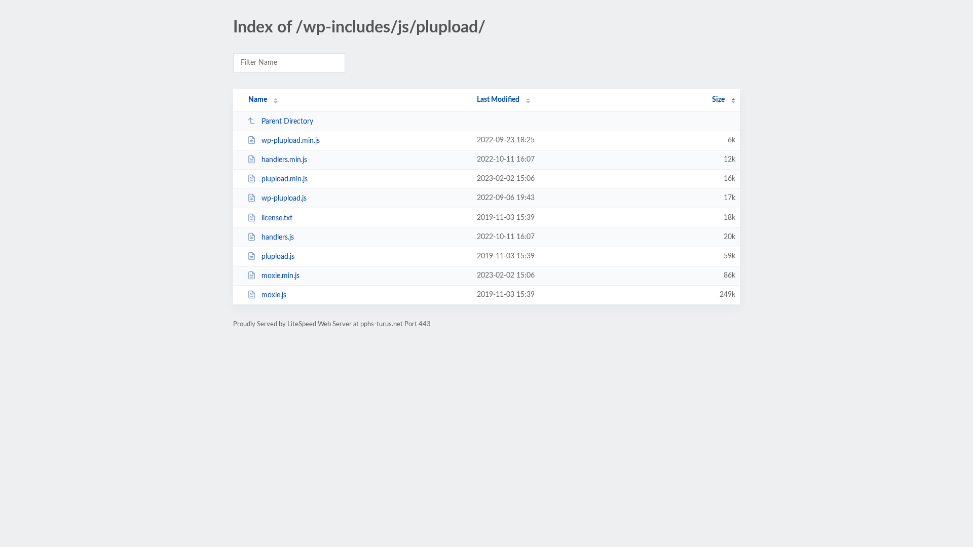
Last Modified (498, 99)
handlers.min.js (284, 160)
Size (718, 99)
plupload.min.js (284, 179)
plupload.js (277, 256)
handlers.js (277, 237)
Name (257, 99)
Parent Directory (287, 121)
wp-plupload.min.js (290, 140)
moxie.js (273, 295)
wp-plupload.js (284, 198)
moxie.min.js (280, 276)
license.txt (276, 218)
